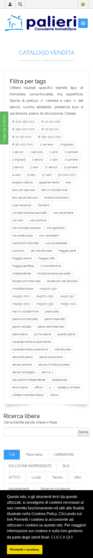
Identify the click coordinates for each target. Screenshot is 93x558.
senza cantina (22, 364)
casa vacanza (21, 205)
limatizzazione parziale (53, 273)
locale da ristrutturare (62, 281)
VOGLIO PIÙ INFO (4, 128)
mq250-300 (21, 304)
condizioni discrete (25, 243)
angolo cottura (22, 182)
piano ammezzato (25, 319)
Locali (36, 477)
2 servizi (37, 159)
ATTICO (15, 477)
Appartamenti (19, 489)
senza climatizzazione (54, 364)
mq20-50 (67, 296)
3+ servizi (51, 167)
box (68, 182)
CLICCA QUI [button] (62, 537)
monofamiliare (22, 288)
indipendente (21, 273)
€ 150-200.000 (23, 129)
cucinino (18, 250)
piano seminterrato (51, 326)
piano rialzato (21, 326)
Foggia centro (22, 258)
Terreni (57, 477)
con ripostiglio (49, 235)
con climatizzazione (26, 228)
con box (17, 220)
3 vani (34, 167)
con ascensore (63, 212)
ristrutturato (62, 349)
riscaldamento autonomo (30, 349)
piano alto (52, 311)
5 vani (31, 175)
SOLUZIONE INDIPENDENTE (30, 466)
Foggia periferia (23, 266)
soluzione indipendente (28, 379)
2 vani (54, 159)
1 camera (46, 144)
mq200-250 (45, 296)
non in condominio (25, 311)
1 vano (53, 152)
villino (54, 395)
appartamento (49, 182)
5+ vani (47, 175)
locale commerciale (26, 281)
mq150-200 (21, 296)
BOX (66, 466)
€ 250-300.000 (49, 137)
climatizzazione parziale (29, 212)
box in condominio (54, 190)
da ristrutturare (41, 250)
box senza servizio (25, 197)
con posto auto (22, 235)
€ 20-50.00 (50, 129)
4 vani (16, 175)
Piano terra (34, 454)
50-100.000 (67, 175)
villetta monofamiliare (27, 395)
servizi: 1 (47, 372)
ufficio (38, 387)
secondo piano (22, 357)
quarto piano (66, 334)
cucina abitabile (56, 243)
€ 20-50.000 (21, 137)
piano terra (19, 334)
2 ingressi (19, 159)
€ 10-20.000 (50, 121)
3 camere (71, 159)
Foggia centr (67, 250)
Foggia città (46, 258)
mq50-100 (68, 304)
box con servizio (23, 190)
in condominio (51, 266)
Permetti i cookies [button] (24, 549)
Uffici (77, 477)
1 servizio (36, 152)
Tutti (12, 454)
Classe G (44, 205)
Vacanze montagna (55, 489)
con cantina (38, 220)
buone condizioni (56, 197)
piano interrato (54, 319)
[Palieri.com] (40, 23)
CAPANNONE (64, 454)
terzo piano (20, 387)
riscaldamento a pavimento (31, 342)
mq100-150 (48, 288)
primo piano (42, 334)
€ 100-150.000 (23, 121)
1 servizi (17, 152)
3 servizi (18, 167)
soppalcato (59, 379)
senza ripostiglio (23, 372)
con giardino (56, 228)
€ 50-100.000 (22, 144)
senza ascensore (50, 357)
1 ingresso (66, 144)
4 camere (71, 167)
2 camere (71, 152)
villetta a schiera (68, 387)
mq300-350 (45, 304)
